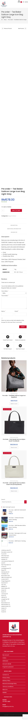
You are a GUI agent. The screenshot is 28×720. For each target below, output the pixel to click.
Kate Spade (12, 437)
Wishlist (5, 692)
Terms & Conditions (8, 686)
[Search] (25, 501)
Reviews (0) (14, 232)
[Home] (1, 19)
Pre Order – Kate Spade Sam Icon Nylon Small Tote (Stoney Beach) (14, 483)
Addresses (5, 661)
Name (3, 311)
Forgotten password (8, 667)
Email (17, 311)
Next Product (21, 28)
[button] (6, 207)
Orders (4, 658)
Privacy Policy (6, 677)
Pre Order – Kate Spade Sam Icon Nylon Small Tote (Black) (14, 440)
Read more (14, 447)
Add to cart (16, 210)
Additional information (14, 228)
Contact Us (6, 674)
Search (3, 499)
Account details (7, 664)
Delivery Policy (6, 680)
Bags (9, 216)
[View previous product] (2, 28)
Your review (5, 295)
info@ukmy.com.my (8, 706)
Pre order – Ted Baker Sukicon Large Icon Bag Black (14, 396)
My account (6, 655)
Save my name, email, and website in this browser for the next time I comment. (12, 321)
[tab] (14, 225)
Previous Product (8, 28)
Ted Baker (13, 216)
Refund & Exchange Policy (10, 683)
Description (14, 225)
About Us (5, 689)
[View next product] (25, 28)
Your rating (4, 291)
